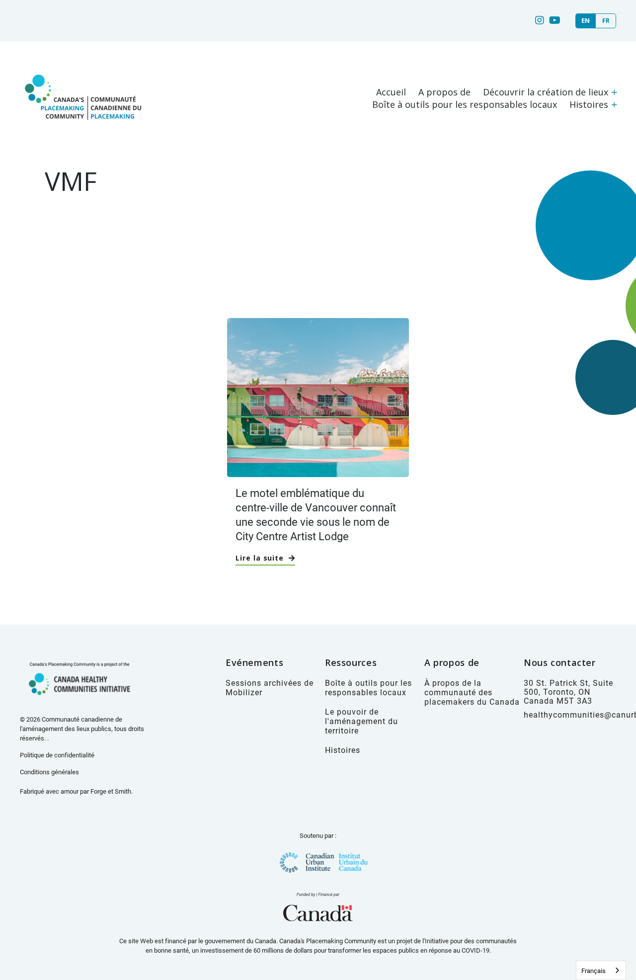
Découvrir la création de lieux (545, 92)
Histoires (588, 104)
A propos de (444, 92)
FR (606, 20)
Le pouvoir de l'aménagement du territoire (361, 720)
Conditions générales (49, 771)
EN (585, 20)
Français (593, 970)
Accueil (391, 92)
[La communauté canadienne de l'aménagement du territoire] (82, 130)
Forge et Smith (110, 791)
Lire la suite (260, 558)
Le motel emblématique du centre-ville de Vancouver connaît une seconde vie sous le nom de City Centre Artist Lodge (316, 514)
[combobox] (601, 970)
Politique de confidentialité (57, 754)
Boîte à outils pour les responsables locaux (464, 104)
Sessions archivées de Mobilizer (270, 687)
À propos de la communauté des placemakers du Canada (472, 692)
